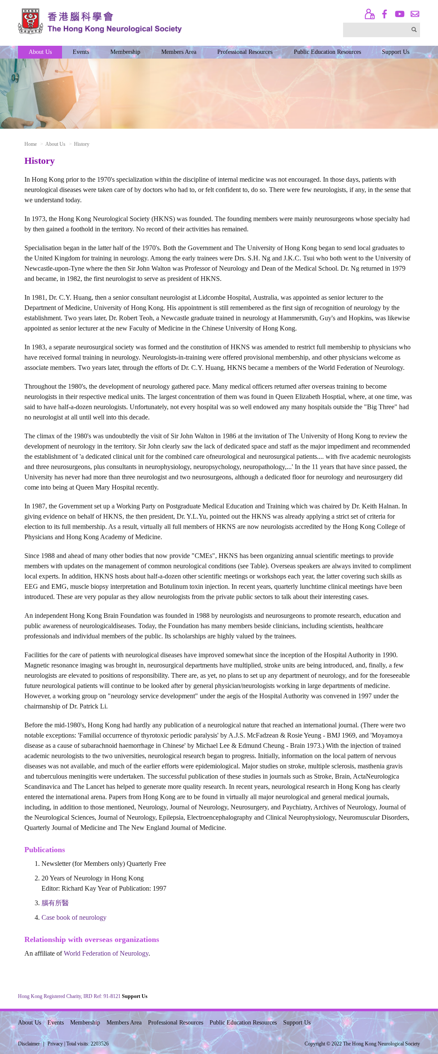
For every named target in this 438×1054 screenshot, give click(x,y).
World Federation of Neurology (106, 953)
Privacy (55, 1044)
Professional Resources (244, 52)
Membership (125, 52)
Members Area (178, 52)
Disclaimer (29, 1044)
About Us (40, 52)
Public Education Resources (327, 52)
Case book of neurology (74, 917)
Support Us (395, 52)
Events (81, 52)
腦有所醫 (55, 902)
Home (30, 144)
